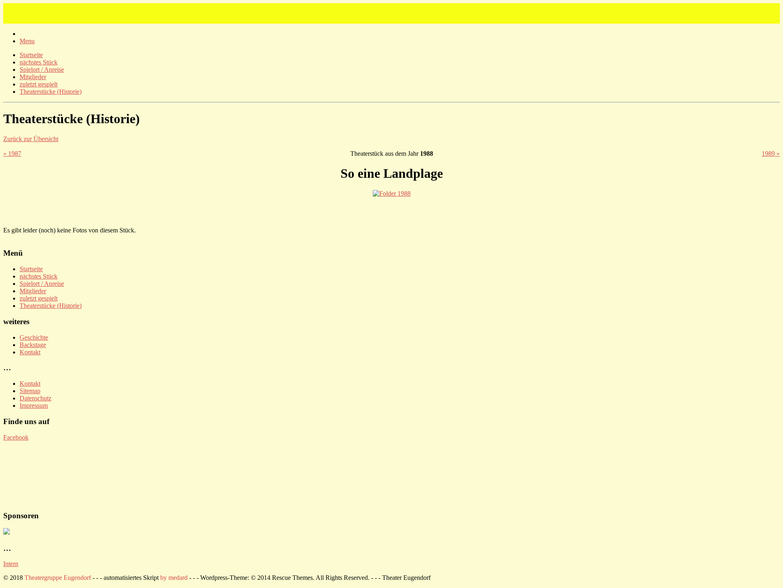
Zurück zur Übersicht (30, 138)
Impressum (34, 405)
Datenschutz (35, 398)
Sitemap (30, 390)
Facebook (16, 437)
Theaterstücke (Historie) (51, 91)
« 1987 (12, 153)
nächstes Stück (39, 62)
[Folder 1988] (392, 193)
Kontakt (30, 352)
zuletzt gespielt (39, 84)
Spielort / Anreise (42, 69)
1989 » (771, 153)
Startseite (31, 54)
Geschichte (34, 337)
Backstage (33, 344)
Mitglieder (33, 76)
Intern (10, 563)
